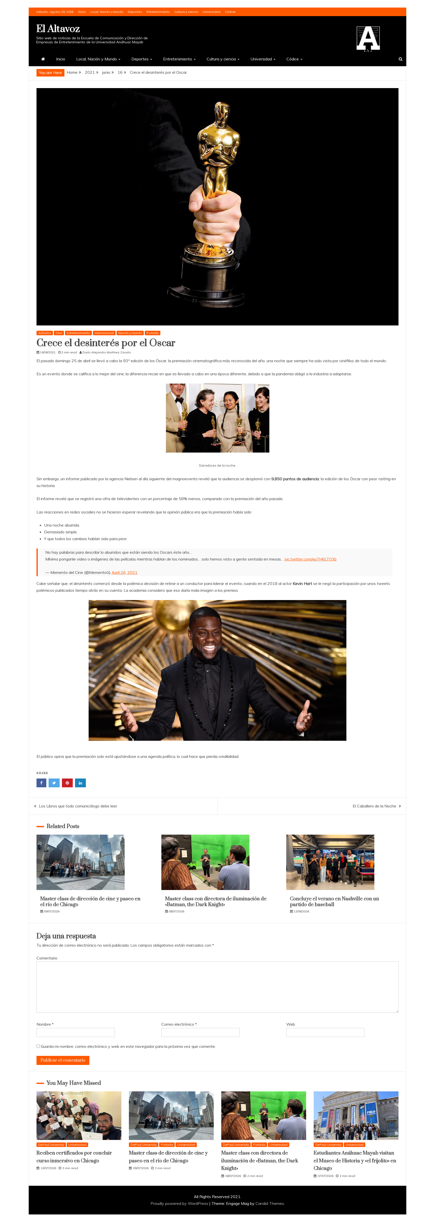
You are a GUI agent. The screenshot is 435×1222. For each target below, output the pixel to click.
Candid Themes (270, 1203)
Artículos (44, 333)
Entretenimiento (158, 12)
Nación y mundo (130, 333)
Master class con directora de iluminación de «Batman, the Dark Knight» (216, 902)
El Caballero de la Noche (374, 805)
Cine (59, 333)
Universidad (212, 12)
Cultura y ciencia (186, 12)
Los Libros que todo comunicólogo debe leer (78, 805)
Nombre (45, 1024)
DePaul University (51, 1144)
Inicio (82, 12)
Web (290, 1024)
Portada (153, 333)
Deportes (135, 12)
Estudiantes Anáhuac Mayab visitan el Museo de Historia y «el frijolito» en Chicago (355, 1161)
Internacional (104, 333)
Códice (230, 12)
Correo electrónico (179, 1024)
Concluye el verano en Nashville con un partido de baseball (334, 902)
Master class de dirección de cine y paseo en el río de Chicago (90, 902)
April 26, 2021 (124, 572)
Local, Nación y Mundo (106, 12)
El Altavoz (58, 29)
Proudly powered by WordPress (180, 1203)
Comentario (47, 957)
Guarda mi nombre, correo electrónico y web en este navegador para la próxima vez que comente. (128, 1046)
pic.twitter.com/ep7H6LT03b (311, 559)
